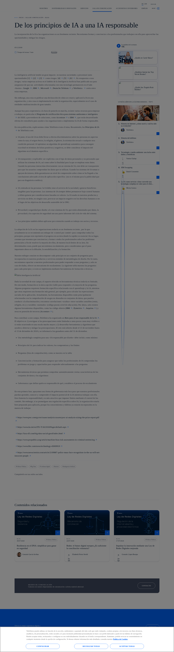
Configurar (42, 646)
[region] (87, 639)
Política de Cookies (120, 639)
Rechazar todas (91, 646)
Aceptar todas (127, 646)
